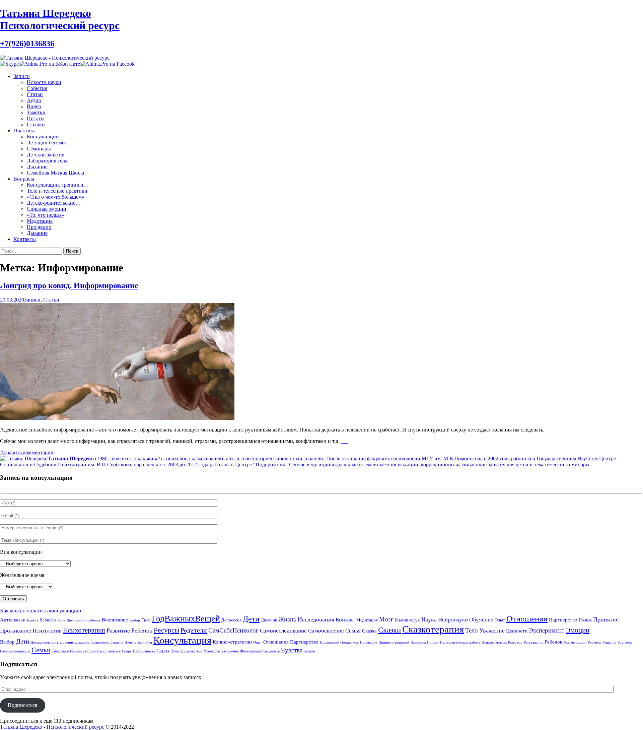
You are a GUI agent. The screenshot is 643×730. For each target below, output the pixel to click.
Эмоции (577, 630)
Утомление (230, 651)
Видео (34, 106)
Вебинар (48, 619)
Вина (61, 620)
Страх (163, 650)
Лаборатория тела (47, 160)
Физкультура (250, 651)
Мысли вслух (407, 619)
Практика (24, 130)
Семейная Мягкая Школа (55, 173)
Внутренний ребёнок (83, 620)
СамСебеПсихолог (233, 630)
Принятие (606, 619)
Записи (21, 76)
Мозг (386, 619)
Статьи (35, 94)
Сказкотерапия (433, 629)
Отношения (527, 618)
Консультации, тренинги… (58, 185)
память (309, 651)
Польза (585, 619)
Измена (130, 642)
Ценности (516, 631)
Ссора (127, 651)
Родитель (625, 642)
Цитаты (36, 118)
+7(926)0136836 (27, 43)
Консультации (43, 136)
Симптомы (60, 651)
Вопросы (23, 179)
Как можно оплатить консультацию (40, 610)
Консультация (182, 640)
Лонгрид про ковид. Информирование (69, 285)
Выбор (134, 620)
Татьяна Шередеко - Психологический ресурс (52, 727)
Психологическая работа (460, 642)
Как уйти (145, 642)
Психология (47, 630)
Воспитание (115, 619)
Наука (429, 619)
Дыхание (37, 167)
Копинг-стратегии (232, 642)
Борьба (32, 620)
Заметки (36, 112)
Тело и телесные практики (57, 191)
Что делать (271, 651)
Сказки (389, 630)
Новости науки (44, 82)
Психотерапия (84, 630)
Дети (251, 618)
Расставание (533, 642)
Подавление (329, 642)
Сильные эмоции (46, 209)
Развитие (118, 630)
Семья (353, 630)
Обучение (481, 619)
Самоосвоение (326, 630)
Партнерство (563, 619)
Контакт (345, 619)
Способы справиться (104, 651)
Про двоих (39, 227)
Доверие (67, 642)
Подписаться (22, 705)
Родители (194, 630)
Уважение (492, 630)
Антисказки (12, 619)
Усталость (212, 651)
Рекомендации (575, 642)
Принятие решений (393, 642)
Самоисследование (283, 630)
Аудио (34, 100)
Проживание (15, 630)
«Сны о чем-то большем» (55, 197)
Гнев (145, 619)
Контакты (24, 239)
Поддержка (349, 642)
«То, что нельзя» (45, 215)
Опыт (500, 619)
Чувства (291, 650)
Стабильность (144, 651)
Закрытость (100, 642)
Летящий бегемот (47, 142)
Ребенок (141, 630)
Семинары (39, 148)
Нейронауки (453, 619)
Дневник (269, 619)
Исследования (316, 619)
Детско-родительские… (54, 203)
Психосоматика (494, 642)
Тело (471, 630)
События (37, 88)
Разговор (515, 642)
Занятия (117, 642)
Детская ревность (44, 642)
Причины (418, 642)
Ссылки (36, 124)
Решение (609, 642)
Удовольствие (191, 651)
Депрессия (231, 619)
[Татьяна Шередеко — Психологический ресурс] (55, 58)
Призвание (368, 642)
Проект (433, 642)
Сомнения (78, 651)
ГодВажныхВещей (186, 618)
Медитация (40, 221)
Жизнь (287, 619)
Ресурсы (166, 630)
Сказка (369, 631)
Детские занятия (45, 154)
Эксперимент (546, 630)
